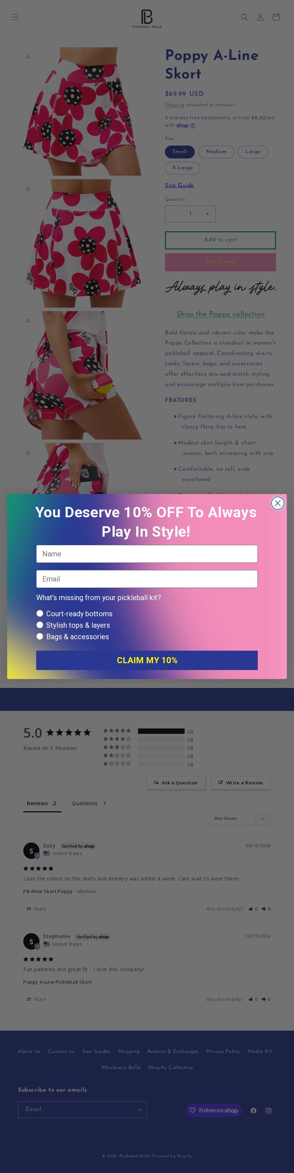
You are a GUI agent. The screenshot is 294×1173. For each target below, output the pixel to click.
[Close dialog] (277, 503)
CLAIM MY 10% (147, 660)
